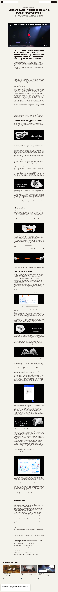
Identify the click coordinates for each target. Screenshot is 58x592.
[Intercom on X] (51, 585)
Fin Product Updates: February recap (29, 574)
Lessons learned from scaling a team (27, 543)
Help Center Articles (32, 588)
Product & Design (25, 7)
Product (10, 2)
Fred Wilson (25, 100)
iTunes (26, 72)
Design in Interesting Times (27, 545)
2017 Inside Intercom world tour (22, 68)
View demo (48, 2)
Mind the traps (3, 53)
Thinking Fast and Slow (28, 367)
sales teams (40, 163)
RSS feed (40, 72)
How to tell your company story (26, 547)
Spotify (33, 72)
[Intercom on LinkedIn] (52, 585)
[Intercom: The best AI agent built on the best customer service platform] (2, 2)
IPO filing (34, 172)
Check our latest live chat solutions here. (33, 306)
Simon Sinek (21, 359)
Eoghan (23, 196)
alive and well (20, 444)
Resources (15, 2)
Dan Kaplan (16, 95)
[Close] (29, 585)
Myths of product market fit (25, 550)
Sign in (45, 2)
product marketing (28, 245)
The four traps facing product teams (5, 51)
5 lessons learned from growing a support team (31, 554)
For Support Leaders (42, 588)
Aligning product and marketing (26, 552)
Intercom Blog (6, 2)
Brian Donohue (28, 19)
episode (37, 71)
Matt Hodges (16, 194)
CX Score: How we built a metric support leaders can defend (45, 575)
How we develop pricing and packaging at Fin (9, 575)
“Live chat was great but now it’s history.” (33, 276)
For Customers (42, 586)
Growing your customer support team (29, 548)
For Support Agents (42, 587)
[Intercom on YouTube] (53, 585)
